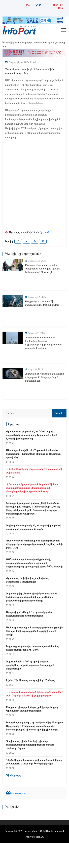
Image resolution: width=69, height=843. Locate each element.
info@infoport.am (34, 836)
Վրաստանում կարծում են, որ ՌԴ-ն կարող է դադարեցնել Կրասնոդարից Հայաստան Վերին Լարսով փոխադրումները (31, 435)
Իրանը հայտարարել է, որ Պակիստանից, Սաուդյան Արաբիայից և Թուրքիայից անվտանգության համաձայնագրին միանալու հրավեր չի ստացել (34, 726)
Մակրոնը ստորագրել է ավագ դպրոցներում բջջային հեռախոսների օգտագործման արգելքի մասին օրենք (34, 631)
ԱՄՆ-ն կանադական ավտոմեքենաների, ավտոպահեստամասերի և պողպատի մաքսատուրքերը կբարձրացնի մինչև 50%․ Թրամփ (34, 563)
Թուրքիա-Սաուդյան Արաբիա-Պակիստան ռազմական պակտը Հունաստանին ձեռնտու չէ (42, 268)
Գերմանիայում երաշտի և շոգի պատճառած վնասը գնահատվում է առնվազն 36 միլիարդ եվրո (34, 761)
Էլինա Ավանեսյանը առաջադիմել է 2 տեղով (30, 680)
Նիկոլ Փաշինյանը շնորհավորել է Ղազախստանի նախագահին (34, 470)
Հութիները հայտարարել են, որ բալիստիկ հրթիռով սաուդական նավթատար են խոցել (33, 527)
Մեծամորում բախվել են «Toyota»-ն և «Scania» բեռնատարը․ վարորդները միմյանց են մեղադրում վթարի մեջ (33, 453)
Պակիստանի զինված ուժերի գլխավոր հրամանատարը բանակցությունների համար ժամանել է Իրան (30, 744)
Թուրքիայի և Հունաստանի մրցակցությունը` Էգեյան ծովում (42, 303)
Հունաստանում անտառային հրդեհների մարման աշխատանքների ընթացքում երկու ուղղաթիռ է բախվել (43, 343)
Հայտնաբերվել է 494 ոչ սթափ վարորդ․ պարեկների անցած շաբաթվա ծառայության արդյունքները (30, 665)
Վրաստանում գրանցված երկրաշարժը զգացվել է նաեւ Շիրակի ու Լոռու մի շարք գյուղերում (34, 693)
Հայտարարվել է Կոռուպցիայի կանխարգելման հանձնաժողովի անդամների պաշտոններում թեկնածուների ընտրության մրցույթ (31, 597)
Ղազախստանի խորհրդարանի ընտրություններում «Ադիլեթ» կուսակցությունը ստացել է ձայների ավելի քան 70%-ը (34, 544)
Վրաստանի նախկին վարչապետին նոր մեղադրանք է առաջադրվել (27, 579)
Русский (44, 232)
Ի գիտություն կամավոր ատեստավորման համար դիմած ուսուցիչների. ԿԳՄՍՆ (32, 648)
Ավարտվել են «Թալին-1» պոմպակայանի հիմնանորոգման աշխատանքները (29, 614)
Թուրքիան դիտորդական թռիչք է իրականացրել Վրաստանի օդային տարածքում (32, 708)
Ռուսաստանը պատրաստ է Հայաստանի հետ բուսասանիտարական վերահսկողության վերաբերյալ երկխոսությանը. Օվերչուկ (32, 487)
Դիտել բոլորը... (14, 775)
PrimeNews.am (18, 793)
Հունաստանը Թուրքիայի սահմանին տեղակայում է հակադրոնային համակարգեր (44, 377)
